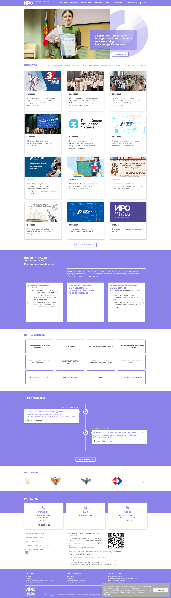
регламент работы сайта (116, 582)
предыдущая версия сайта (34, 582)
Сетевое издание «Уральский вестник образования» (39, 361)
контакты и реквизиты (115, 576)
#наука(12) (80, 65)
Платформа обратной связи (37, 537)
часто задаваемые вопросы (116, 580)
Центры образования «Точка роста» (131, 361)
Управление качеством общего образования (39, 346)
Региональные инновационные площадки (132, 346)
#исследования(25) (55, 65)
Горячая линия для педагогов (37, 545)
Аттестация (70, 346)
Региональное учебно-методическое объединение (101, 361)
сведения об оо (63, 3)
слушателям (118, 3)
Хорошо (160, 590)
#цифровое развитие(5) (130, 65)
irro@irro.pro (127, 520)
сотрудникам (131, 3)
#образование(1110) (92, 65)
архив (144, 65)
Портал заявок (31, 541)
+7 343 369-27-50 (43, 520)
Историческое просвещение (131, 377)
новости (28, 576)
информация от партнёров (75, 582)
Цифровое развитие (70, 377)
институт (73, 3)
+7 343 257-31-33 (43, 523)
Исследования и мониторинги (101, 346)
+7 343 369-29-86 (43, 515)
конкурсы (106, 3)
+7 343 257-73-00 (43, 525)
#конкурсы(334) (69, 65)
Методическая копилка (39, 377)
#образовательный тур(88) (110, 65)
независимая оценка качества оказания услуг (122, 578)
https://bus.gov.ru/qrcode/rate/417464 (82, 548)
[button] (31, 34)
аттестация (70, 576)
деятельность (86, 3)
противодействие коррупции (76, 580)
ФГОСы (101, 377)
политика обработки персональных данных (39, 580)
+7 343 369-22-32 (43, 518)
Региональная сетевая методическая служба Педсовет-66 (70, 361)
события (98, 3)
